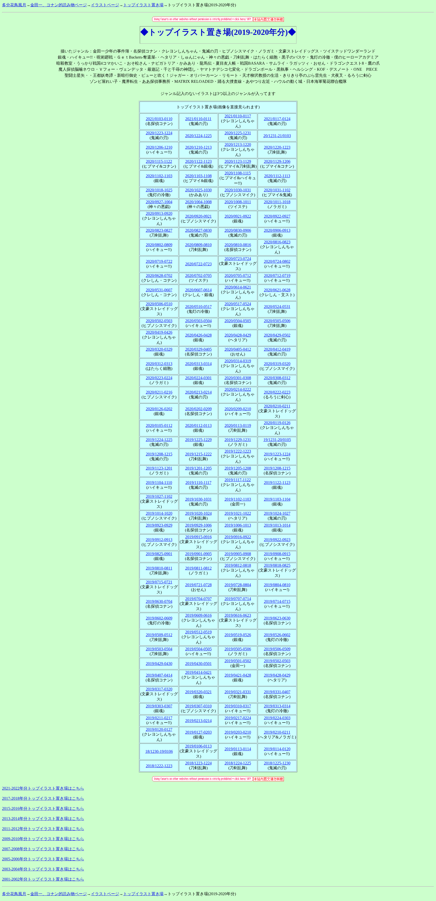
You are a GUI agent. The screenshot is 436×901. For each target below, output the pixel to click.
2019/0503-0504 (159, 649)
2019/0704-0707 (198, 599)
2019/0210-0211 (277, 732)
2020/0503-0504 (198, 321)
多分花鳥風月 (14, 5)
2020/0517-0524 (238, 304)
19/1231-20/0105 (277, 439)
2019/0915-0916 (198, 537)
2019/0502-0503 (277, 661)
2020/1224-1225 (198, 136)
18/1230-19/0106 (159, 751)
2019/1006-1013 (238, 525)
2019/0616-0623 (238, 615)
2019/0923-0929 (159, 525)
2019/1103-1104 (277, 499)
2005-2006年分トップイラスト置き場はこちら (43, 859)
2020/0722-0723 (198, 264)
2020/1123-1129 (238, 161)
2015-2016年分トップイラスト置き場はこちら (43, 808)
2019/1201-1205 (198, 468)
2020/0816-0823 (277, 242)
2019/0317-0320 (159, 689)
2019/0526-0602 (277, 635)
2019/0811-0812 (198, 568)
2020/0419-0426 (159, 332)
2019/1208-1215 (159, 454)
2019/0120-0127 (159, 729)
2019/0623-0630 (277, 618)
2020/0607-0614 (198, 290)
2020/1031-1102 (277, 190)
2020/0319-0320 (277, 364)
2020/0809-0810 (198, 245)
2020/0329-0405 (198, 349)
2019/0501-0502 (238, 661)
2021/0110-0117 (238, 116)
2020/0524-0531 (277, 306)
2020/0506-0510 (159, 304)
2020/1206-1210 (159, 147)
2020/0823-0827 (159, 230)
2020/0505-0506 (277, 321)
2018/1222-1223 (159, 766)
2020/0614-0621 (238, 287)
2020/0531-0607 (159, 290)
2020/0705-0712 (238, 275)
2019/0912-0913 (159, 539)
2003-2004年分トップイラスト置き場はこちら (43, 869)
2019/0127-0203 (198, 732)
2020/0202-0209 (198, 409)
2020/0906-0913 (277, 230)
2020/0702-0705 (198, 275)
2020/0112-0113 (198, 425)
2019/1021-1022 (238, 513)
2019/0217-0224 (238, 718)
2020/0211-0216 (159, 392)
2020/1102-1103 (159, 176)
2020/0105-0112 (159, 425)
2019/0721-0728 (198, 585)
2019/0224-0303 (277, 718)
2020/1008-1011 (238, 202)
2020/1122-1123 (198, 161)
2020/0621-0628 (277, 290)
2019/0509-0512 (159, 635)
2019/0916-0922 (238, 537)
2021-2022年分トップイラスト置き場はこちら (43, 788)
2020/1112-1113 (277, 176)
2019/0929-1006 (198, 525)
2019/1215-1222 (198, 454)
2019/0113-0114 (238, 749)
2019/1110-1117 (198, 482)
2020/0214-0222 (238, 389)
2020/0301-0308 (238, 378)
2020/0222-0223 (277, 392)
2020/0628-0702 (159, 275)
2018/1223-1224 (198, 763)
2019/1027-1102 (159, 496)
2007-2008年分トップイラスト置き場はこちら (43, 849)
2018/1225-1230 (277, 763)
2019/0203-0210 (238, 732)
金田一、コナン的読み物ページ (58, 5)
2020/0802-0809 (159, 245)
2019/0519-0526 (238, 635)
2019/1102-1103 (238, 499)
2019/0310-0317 (238, 706)
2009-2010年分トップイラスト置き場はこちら (43, 839)
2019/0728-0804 (238, 585)
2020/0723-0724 (238, 258)
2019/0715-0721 (159, 582)
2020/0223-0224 (159, 378)
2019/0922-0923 (277, 539)
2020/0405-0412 (238, 349)
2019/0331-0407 (277, 692)
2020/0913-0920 (159, 213)
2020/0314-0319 (238, 361)
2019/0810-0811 (159, 568)
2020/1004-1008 (198, 202)
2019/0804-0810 (277, 585)
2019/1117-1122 (238, 480)
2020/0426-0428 (198, 335)
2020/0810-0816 (238, 245)
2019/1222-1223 (238, 451)
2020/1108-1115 (238, 173)
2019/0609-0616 (198, 615)
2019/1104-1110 (159, 482)
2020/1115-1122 (159, 161)
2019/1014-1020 (159, 513)
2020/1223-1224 (159, 133)
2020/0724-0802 (277, 261)
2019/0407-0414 (159, 675)
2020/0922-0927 (277, 216)
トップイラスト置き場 (143, 5)
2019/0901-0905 (198, 554)
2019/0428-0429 (277, 675)
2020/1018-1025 (159, 190)
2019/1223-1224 (277, 454)
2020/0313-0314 (198, 364)
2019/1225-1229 (198, 439)
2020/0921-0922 (238, 216)
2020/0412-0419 (277, 349)
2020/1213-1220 (238, 144)
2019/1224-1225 (159, 439)
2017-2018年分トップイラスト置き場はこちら (43, 798)
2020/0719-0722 (159, 261)
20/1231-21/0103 (277, 136)
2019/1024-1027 (277, 513)
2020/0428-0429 (238, 335)
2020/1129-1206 (277, 161)
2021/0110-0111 (198, 119)
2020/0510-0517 (198, 306)
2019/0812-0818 (238, 565)
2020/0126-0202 (159, 409)
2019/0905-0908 (238, 554)
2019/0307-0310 (198, 706)
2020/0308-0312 (277, 378)
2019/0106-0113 (198, 746)
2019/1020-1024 (198, 513)
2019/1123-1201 (159, 468)
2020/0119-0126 (277, 423)
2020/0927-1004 (159, 202)
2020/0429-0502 (277, 335)
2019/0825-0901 (159, 554)
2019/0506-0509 (277, 649)
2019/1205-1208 (238, 468)
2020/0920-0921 (198, 216)
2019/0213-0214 (198, 720)
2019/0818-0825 (277, 565)
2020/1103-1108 (198, 176)
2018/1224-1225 (238, 763)
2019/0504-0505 (198, 649)
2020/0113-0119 (238, 425)
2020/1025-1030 (198, 190)
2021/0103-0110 (159, 119)
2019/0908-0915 (277, 554)
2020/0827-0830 (198, 230)
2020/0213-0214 (198, 392)
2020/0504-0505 (238, 321)
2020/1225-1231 (238, 133)
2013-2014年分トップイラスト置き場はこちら (43, 818)
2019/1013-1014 (277, 525)
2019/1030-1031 (198, 499)
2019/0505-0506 (238, 649)
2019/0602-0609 (159, 618)
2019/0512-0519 (198, 632)
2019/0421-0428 (238, 675)
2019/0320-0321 (198, 692)
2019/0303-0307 (159, 706)
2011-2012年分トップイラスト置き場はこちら (43, 829)
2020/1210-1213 (198, 147)
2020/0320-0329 (159, 349)
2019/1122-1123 (277, 482)
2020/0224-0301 (198, 378)
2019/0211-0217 (159, 718)
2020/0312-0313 (159, 364)
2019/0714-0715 (277, 601)
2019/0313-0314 (277, 706)
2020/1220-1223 (277, 147)
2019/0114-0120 (277, 749)
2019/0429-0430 (159, 663)
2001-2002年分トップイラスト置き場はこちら (43, 879)
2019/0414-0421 (198, 672)
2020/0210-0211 (277, 406)
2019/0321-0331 (238, 692)
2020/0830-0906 (238, 230)
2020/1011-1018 (277, 202)
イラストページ (105, 5)
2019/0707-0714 (238, 599)
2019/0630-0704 (159, 601)
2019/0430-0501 (198, 663)
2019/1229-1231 (238, 439)
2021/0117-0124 (277, 119)
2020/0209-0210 (238, 409)
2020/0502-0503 (159, 321)
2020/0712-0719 (277, 275)
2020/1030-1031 (238, 190)
